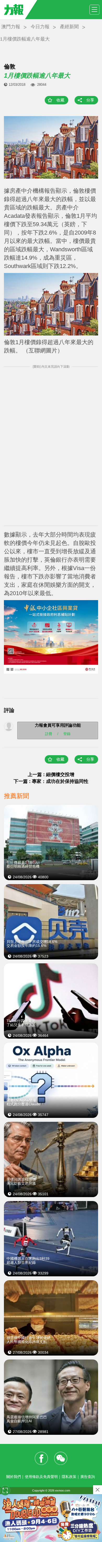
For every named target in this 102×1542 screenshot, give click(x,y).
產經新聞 (69, 26)
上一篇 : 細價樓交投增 (51, 774)
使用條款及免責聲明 (41, 1477)
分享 (90, 100)
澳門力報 (10, 26)
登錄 (67, 733)
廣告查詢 (87, 1477)
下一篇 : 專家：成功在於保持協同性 (51, 781)
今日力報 (40, 26)
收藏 (60, 100)
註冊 (48, 733)
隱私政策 (69, 1477)
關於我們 (13, 1477)
